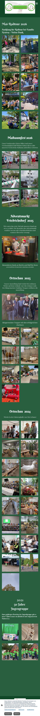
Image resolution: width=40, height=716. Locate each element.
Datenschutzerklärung (10, 709)
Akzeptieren (8, 713)
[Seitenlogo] (20, 7)
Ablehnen (16, 713)
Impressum (21, 709)
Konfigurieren (30, 709)
